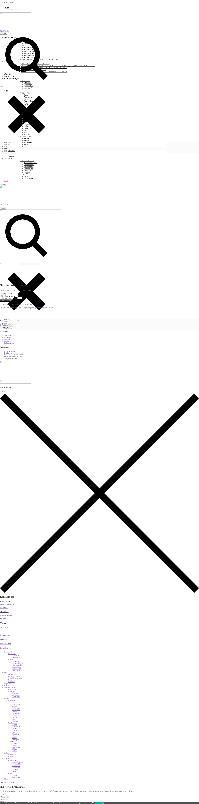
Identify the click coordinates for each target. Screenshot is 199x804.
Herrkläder (11, 723)
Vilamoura (11, 682)
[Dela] (5, 799)
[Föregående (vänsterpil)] (1, 801)
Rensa (20, 296)
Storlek (2, 294)
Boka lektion (5, 644)
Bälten (14, 751)
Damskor (11, 756)
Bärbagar (15, 693)
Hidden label (8, 145)
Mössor (14, 749)
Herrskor (11, 754)
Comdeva (11, 391)
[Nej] (103, 803)
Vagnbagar (15, 695)
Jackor (14, 706)
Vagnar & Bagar (9, 687)
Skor (5, 753)
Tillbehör (7, 758)
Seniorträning (16, 667)
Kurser (10, 659)
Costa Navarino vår (14, 676)
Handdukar (16, 766)
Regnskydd (16, 777)
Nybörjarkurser (17, 661)
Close (3, 184)
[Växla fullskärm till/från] (3, 799)
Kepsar (14, 743)
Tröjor (14, 712)
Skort (14, 719)
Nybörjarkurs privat (18, 663)
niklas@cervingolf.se (6, 615)
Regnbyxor (16, 704)
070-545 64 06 (4, 618)
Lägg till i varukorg (6, 300)
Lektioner (4, 639)
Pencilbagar (16, 697)
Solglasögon (16, 747)
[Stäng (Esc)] (7, 799)
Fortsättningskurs (18, 670)
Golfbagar (11, 691)
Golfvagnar (12, 689)
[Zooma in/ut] (1, 799)
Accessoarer (12, 741)
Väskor (14, 775)
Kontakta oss (5, 648)
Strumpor (15, 721)
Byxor (14, 702)
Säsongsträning (17, 665)
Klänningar (16, 708)
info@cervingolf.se (33, 308)
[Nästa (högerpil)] (3, 801)
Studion (6, 685)
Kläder (6, 698)
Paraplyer (15, 769)
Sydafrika (11, 680)
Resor (6, 672)
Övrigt (10, 773)
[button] (99, 311)
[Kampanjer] (0, 631)
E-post (2, 325)
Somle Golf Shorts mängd (8, 298)
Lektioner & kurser (10, 652)
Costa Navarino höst (15, 678)
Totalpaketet (16, 657)
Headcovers (16, 768)
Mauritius (11, 674)
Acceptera (99, 803)
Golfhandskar (16, 764)
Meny (4, 33)
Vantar (14, 745)
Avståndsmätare (17, 762)
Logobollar (7, 684)
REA (6, 779)
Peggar (14, 771)
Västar (14, 715)
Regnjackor (16, 710)
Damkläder (12, 700)
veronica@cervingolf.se (7, 604)
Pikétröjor (15, 713)
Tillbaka (3, 208)
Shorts (14, 717)
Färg (2, 296)
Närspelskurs (16, 669)
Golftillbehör (12, 760)
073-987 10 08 (4, 608)
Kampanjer (5, 635)
